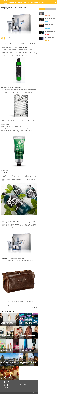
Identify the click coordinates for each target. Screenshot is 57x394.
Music (16, 2)
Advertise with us (23, 384)
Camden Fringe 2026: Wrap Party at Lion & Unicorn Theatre (50, 38)
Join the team (22, 382)
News (32, 2)
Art (29, 2)
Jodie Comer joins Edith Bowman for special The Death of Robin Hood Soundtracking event (50, 25)
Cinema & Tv (11, 2)
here (8, 85)
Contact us (22, 381)
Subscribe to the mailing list (25, 385)
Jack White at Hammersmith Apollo (50, 32)
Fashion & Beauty (42, 2)
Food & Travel (20, 2)
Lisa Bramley (9, 37)
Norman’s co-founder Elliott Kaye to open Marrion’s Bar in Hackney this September (50, 13)
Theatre (25, 2)
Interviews (36, 2)
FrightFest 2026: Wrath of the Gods (50, 19)
